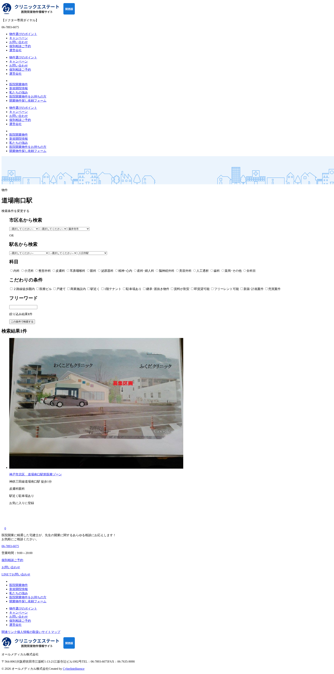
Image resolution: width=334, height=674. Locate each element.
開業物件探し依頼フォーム (27, 100)
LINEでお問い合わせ (16, 574)
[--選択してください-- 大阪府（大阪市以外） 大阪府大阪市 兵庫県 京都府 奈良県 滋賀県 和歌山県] (24, 228)
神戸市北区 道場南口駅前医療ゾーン (35, 474)
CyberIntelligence (73, 668)
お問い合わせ (18, 42)
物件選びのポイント (23, 34)
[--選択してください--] (53, 228)
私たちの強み (18, 92)
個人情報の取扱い (29, 632)
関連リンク (9, 632)
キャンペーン (18, 38)
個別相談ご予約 (20, 46)
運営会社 (15, 50)
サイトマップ (51, 632)
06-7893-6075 (10, 546)
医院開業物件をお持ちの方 (27, 96)
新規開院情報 (18, 88)
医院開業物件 (18, 84)
